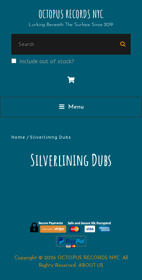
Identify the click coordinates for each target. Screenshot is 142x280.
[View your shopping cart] (71, 80)
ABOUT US (90, 265)
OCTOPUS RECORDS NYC (71, 14)
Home (18, 137)
